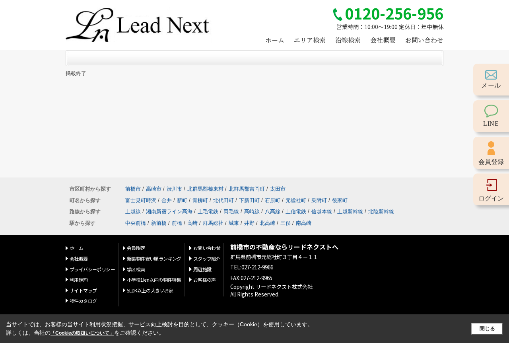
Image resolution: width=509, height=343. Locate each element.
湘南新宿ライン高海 (169, 211)
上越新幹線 (350, 211)
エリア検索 (310, 40)
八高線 (272, 211)
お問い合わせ (424, 40)
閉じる (487, 328)
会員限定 (136, 247)
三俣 (285, 223)
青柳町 (200, 200)
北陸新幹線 (381, 211)
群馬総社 (213, 223)
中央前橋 (135, 223)
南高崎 (303, 223)
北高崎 (267, 223)
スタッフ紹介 (206, 258)
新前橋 (159, 223)
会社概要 (383, 40)
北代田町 (223, 200)
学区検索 (136, 269)
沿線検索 (348, 40)
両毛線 (231, 211)
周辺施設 (202, 269)
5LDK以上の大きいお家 (150, 290)
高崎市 (153, 189)
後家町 (340, 200)
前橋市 (133, 189)
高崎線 (252, 211)
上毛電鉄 (208, 211)
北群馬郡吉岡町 (247, 189)
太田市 (278, 189)
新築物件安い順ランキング (154, 258)
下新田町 (249, 200)
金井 (166, 200)
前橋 (177, 223)
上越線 (133, 211)
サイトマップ (83, 290)
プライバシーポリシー (92, 269)
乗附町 (319, 200)
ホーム (274, 40)
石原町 (272, 200)
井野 (249, 223)
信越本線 (321, 211)
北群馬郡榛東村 (205, 189)
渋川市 (174, 189)
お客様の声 (204, 279)
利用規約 (79, 279)
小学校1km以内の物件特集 (154, 279)
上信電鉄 (296, 211)
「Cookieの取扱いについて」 (82, 333)
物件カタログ (83, 300)
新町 (182, 200)
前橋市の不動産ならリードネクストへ (284, 246)
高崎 (192, 223)
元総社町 (296, 200)
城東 (234, 223)
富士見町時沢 (140, 200)
